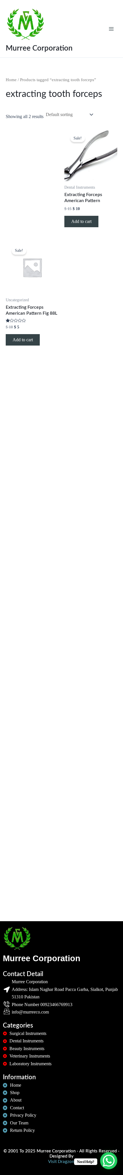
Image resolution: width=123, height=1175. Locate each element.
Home (11, 79)
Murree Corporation (39, 48)
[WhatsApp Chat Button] (108, 1160)
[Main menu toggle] (111, 29)
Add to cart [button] (81, 221)
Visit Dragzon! (61, 1162)
